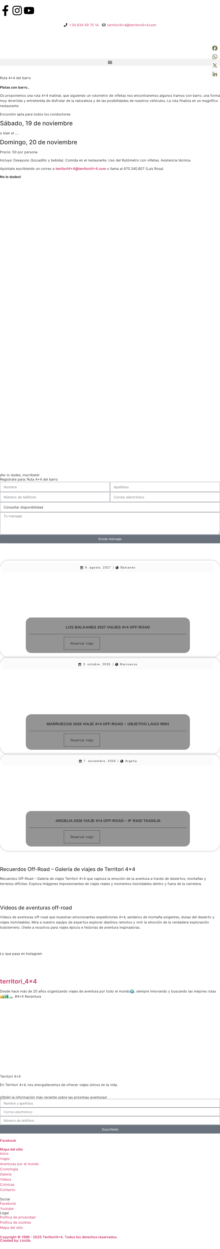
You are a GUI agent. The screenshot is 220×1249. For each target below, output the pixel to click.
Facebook (8, 1140)
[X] (215, 65)
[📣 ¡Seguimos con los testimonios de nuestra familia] (202, 1019)
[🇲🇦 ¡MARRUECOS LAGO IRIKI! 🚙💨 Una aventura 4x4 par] (17, 1019)
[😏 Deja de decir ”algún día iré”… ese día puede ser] (128, 1019)
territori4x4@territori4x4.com (81, 168)
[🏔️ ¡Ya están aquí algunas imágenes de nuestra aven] (91, 1019)
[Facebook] (215, 48)
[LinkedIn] (215, 74)
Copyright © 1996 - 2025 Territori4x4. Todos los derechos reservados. (59, 1237)
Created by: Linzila (15, 1240)
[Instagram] (17, 10)
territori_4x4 (18, 981)
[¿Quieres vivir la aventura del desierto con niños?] (54, 1019)
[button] (110, 62)
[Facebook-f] (5, 10)
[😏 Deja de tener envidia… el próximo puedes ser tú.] (165, 1019)
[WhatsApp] (215, 56)
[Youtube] (29, 10)
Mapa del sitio (11, 1149)
